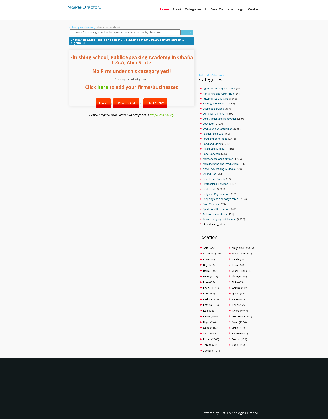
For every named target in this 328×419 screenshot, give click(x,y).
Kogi (205, 310)
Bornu (206, 270)
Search (187, 32)
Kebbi (235, 305)
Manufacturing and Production (220, 163)
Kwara (235, 310)
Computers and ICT (214, 113)
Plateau (236, 333)
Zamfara (208, 350)
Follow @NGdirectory (82, 27)
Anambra (208, 259)
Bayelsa (207, 265)
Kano (235, 299)
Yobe (235, 344)
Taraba (207, 344)
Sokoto (236, 339)
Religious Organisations (216, 194)
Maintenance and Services (218, 158)
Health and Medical (214, 148)
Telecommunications (215, 214)
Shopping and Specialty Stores (220, 199)
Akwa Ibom (238, 253)
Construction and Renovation (220, 118)
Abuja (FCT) (238, 248)
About (176, 9)
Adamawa (209, 253)
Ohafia (75, 40)
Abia (205, 248)
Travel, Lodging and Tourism (219, 219)
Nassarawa (238, 316)
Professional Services (215, 184)
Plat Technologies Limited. (239, 413)
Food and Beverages (215, 138)
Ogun (235, 322)
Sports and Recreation (216, 209)
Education (208, 123)
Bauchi (235, 259)
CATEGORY (155, 103)
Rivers (207, 339)
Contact (254, 9)
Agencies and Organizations (219, 88)
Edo (205, 282)
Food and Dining (212, 143)
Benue (235, 265)
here (102, 87)
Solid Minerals (211, 204)
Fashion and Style (213, 133)
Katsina (207, 305)
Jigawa (235, 293)
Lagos (206, 316)
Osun (235, 327)
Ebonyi (236, 276)
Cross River (238, 270)
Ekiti (234, 282)
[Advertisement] (228, 49)
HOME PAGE (126, 103)
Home (164, 9)
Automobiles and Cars (215, 98)
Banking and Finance (214, 103)
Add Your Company (219, 9)
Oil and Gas (209, 173)
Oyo (205, 333)
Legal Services (211, 153)
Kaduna (207, 299)
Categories (193, 9)
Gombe (236, 287)
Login (240, 9)
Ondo (206, 327)
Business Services (213, 108)
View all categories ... (215, 224)
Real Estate (209, 189)
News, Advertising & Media (219, 169)
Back (103, 103)
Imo (205, 293)
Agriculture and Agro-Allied (218, 93)
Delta (206, 276)
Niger (206, 322)
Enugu (206, 287)
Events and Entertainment (218, 128)
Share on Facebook (108, 27)
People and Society (109, 40)
